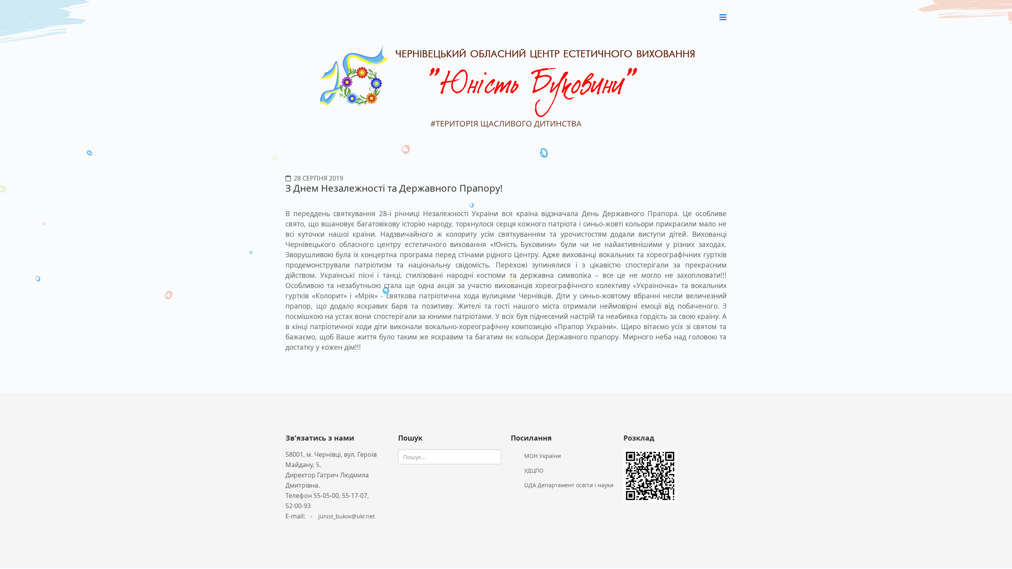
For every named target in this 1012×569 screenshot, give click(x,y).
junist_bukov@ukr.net (346, 516)
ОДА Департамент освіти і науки (568, 485)
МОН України (542, 456)
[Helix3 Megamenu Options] (723, 17)
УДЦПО (533, 470)
